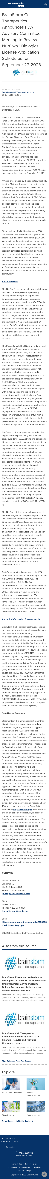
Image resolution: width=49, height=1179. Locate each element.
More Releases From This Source (16, 1061)
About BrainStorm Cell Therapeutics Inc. (21, 619)
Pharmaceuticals (33, 1115)
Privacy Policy (31, 1163)
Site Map (37, 1167)
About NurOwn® (10, 281)
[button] (24, 72)
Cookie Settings (24, 1170)
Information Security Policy (19, 1167)
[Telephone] (45, 4)
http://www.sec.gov (22, 809)
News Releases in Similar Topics (16, 1121)
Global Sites (11, 1147)
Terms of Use (16, 1163)
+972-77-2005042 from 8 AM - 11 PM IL (24, 1154)
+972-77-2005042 (8, 1138)
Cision (29, 1174)
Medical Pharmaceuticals (33, 1094)
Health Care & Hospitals (12, 1092)
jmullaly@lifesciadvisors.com (16, 893)
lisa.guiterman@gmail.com (15, 911)
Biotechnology (8, 1115)
